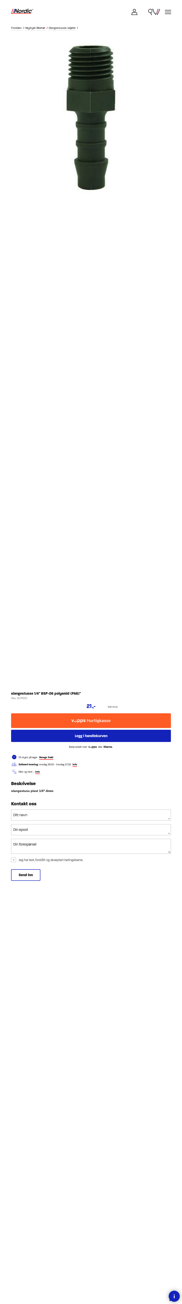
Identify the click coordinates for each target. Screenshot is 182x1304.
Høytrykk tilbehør (35, 28)
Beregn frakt (46, 757)
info (75, 764)
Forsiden (16, 28)
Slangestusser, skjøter (62, 28)
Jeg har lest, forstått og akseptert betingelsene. (51, 860)
